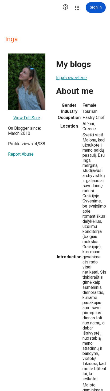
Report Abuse (21, 154)
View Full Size (26, 117)
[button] (65, 7)
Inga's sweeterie (71, 77)
